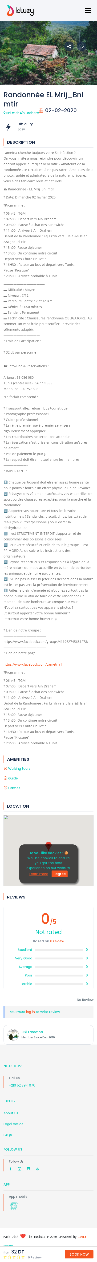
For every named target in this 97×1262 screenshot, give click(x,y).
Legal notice (14, 1124)
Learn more (38, 873)
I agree (59, 873)
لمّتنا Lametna (32, 1032)
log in (30, 1011)
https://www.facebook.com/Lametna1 (33, 664)
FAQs (8, 1135)
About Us (11, 1113)
